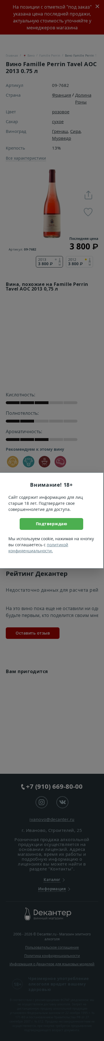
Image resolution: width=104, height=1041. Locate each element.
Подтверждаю (51, 523)
